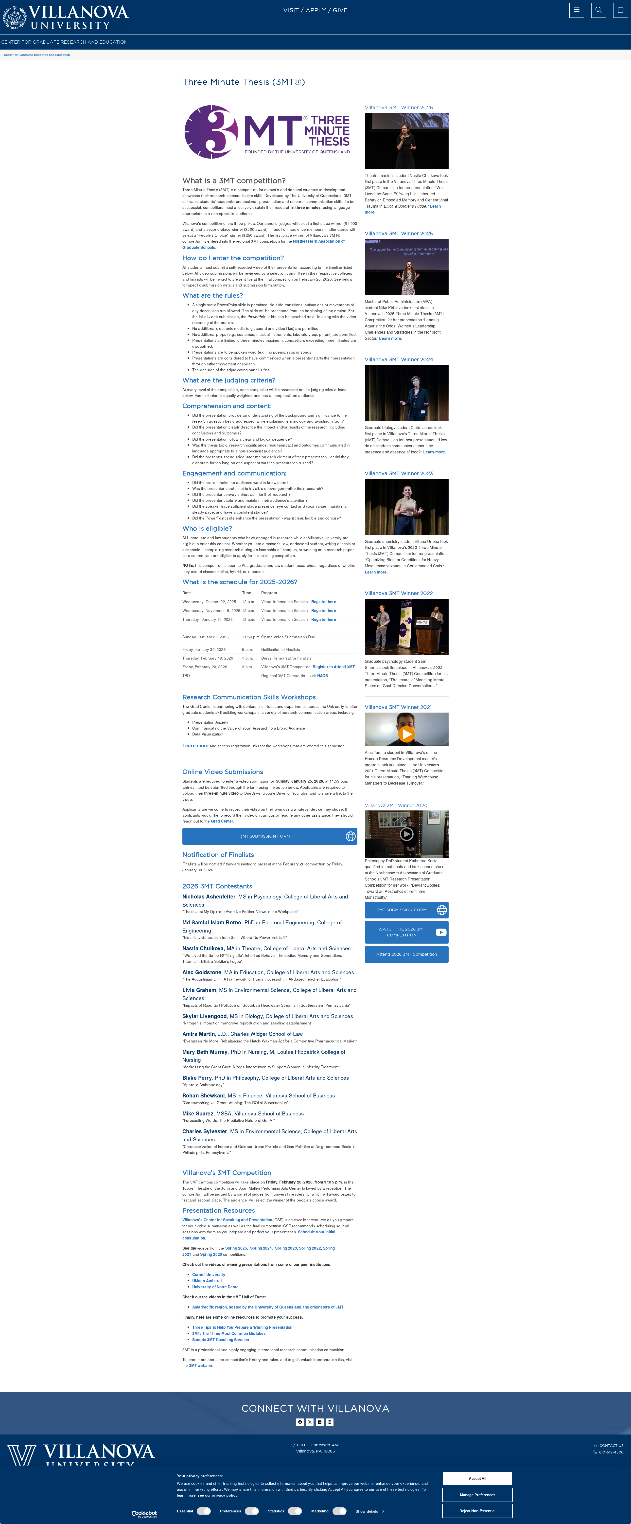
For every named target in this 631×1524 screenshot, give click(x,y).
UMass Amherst (207, 1280)
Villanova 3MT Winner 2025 (399, 233)
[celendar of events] (620, 10)
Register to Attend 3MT (333, 666)
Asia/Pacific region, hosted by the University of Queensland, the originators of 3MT (267, 1307)
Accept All (477, 1478)
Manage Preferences (477, 1495)
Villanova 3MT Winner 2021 (398, 707)
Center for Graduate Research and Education (64, 42)
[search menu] (598, 10)
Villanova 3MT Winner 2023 (399, 473)
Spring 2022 (310, 1248)
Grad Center (222, 821)
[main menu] (576, 10)
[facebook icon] (300, 1422)
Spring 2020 (211, 1254)
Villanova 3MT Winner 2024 (399, 359)
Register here (323, 601)
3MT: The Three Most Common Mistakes (229, 1333)
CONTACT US (611, 1446)
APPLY (316, 10)
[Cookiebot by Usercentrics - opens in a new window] (144, 1514)
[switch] (252, 1511)
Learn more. (376, 572)
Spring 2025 (236, 1248)
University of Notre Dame (215, 1287)
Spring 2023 (286, 1248)
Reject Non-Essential (477, 1511)
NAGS (322, 675)
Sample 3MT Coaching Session (220, 1339)
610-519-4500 (611, 1452)
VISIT (291, 10)
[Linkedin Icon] (320, 1422)
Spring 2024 (261, 1248)
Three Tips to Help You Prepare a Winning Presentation (242, 1327)
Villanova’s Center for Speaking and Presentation (227, 1219)
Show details (367, 1511)
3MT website (200, 1365)
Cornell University (208, 1274)
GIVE (340, 10)
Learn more (195, 745)
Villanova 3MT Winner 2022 (399, 593)
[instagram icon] (329, 1422)
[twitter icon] (310, 1422)
